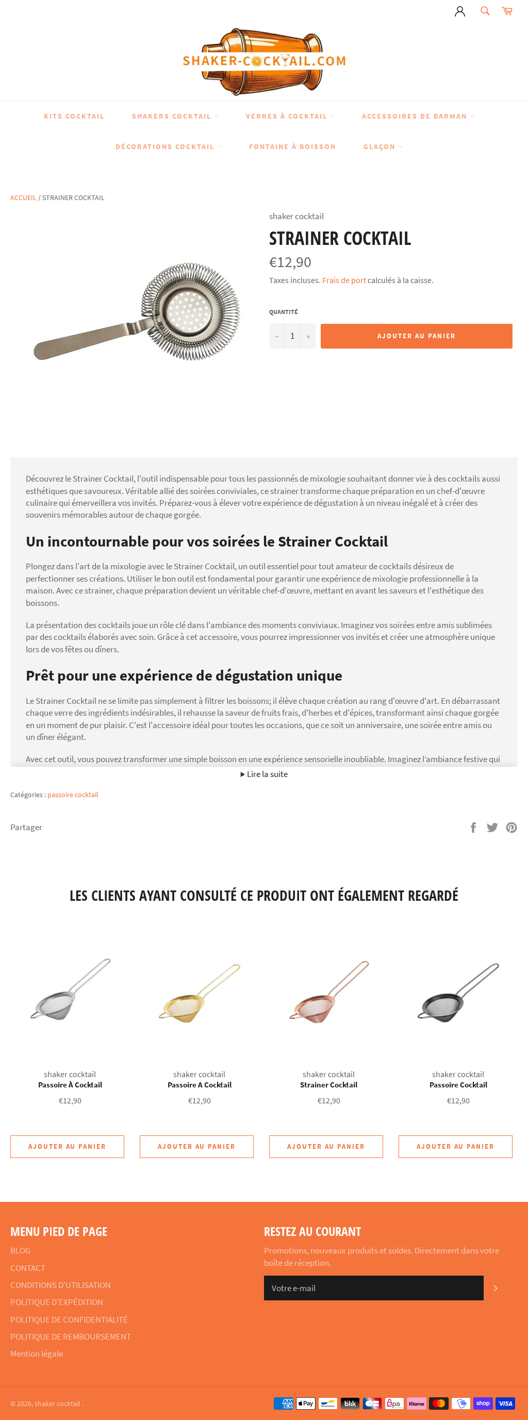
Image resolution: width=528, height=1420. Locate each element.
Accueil (23, 197)
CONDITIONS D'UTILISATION (60, 1285)
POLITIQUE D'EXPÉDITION (56, 1302)
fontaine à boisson (292, 146)
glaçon (381, 146)
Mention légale (36, 1353)
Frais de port (344, 280)
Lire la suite (266, 774)
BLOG (20, 1250)
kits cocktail (74, 116)
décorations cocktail (166, 146)
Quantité (283, 312)
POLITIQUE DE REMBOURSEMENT (70, 1336)
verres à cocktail (288, 116)
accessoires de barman (416, 116)
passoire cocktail (72, 794)
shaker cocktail (58, 1403)
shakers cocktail (173, 116)
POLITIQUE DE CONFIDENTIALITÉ (69, 1319)
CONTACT (27, 1268)
